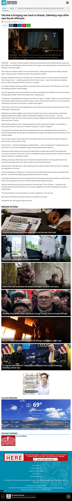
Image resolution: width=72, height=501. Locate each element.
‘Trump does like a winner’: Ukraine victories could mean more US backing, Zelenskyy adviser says (32, 366)
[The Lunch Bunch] (8, 440)
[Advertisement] (36, 384)
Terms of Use (36, 465)
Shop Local (36, 474)
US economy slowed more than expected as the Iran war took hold (29, 232)
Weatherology (46, 490)
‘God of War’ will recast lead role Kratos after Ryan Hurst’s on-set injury (30, 286)
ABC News (19, 22)
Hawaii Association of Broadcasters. (53, 488)
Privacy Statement (36, 468)
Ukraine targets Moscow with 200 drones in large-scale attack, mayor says (31, 340)
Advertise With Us (36, 476)
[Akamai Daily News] (9, 2)
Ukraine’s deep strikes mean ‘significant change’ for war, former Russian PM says (34, 313)
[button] (67, 2)
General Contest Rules (36, 471)
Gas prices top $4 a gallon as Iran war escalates (21, 259)
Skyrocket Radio (41, 486)
